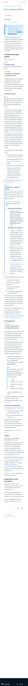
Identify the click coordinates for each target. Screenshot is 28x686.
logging (6, 448)
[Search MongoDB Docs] (21, 2)
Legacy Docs (13, 6)
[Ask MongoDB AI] (23, 2)
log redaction (11, 473)
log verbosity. (17, 454)
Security (19, 6)
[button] (22, 684)
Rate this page (7, 19)
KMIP (19, 373)
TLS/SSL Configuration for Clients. (13, 317)
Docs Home (6, 6)
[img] (5, 22)
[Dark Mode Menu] (25, 2)
